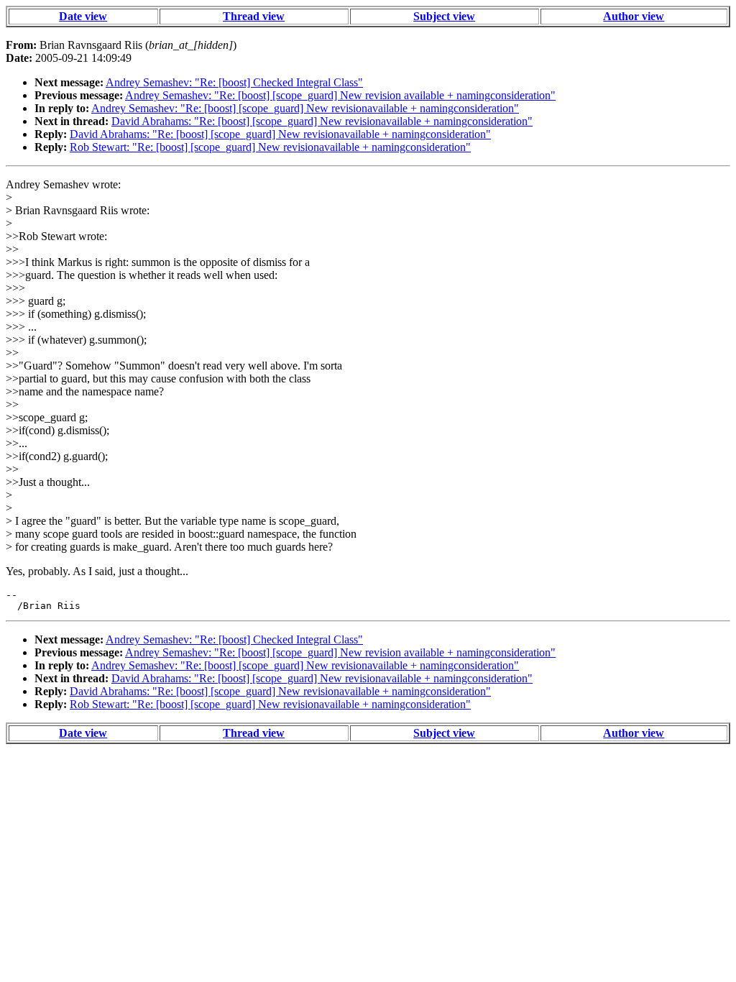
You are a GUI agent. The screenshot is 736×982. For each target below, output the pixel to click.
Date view (83, 16)
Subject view (444, 16)
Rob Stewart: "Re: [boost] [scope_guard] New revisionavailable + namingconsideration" (270, 147)
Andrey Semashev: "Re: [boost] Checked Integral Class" (234, 82)
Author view (633, 16)
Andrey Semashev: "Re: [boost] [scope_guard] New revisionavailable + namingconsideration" (305, 108)
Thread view (254, 16)
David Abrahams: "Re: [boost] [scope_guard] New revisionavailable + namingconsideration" (322, 121)
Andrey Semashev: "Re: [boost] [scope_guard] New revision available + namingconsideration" (340, 95)
